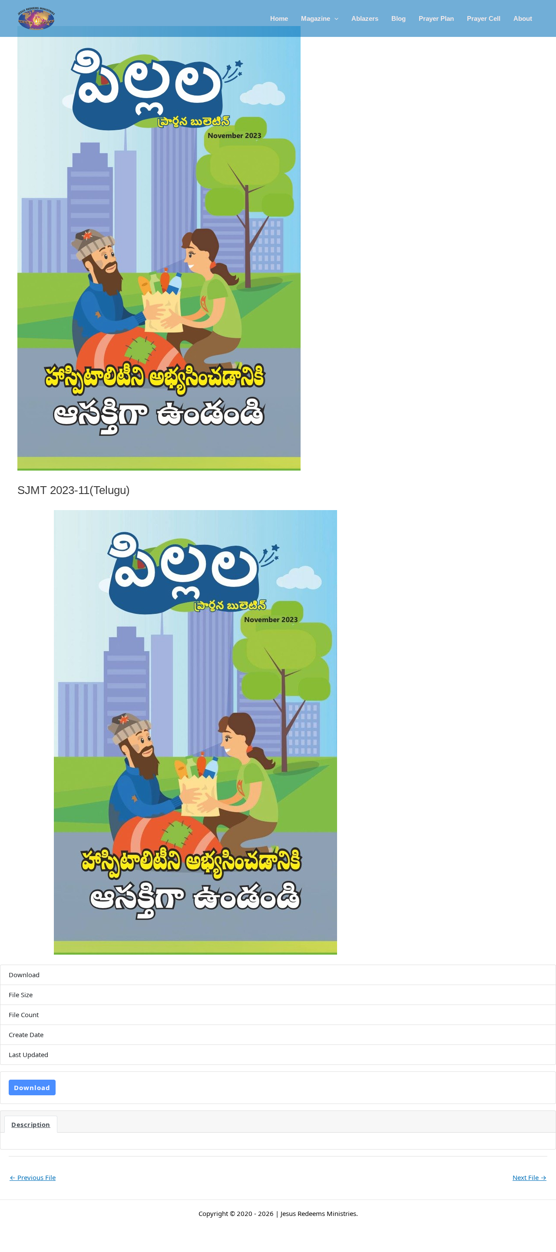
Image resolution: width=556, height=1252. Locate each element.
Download (32, 1087)
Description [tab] (30, 1124)
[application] (334, 18)
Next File (529, 1177)
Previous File (33, 1177)
